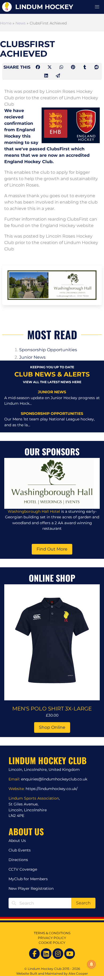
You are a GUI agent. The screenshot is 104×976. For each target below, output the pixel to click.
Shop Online (52, 727)
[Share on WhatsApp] (62, 67)
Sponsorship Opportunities (48, 349)
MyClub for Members (28, 878)
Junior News (32, 357)
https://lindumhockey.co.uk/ (52, 788)
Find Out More (52, 549)
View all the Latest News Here (52, 382)
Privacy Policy (52, 938)
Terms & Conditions (52, 933)
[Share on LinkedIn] (47, 75)
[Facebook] (34, 953)
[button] (97, 7)
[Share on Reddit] (96, 67)
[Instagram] (58, 953)
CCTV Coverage (23, 869)
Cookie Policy (52, 943)
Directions (18, 859)
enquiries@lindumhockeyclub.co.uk (54, 779)
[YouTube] (69, 953)
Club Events (20, 850)
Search (83, 902)
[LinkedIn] (46, 953)
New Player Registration (31, 888)
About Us (17, 840)
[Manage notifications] (91, 964)
